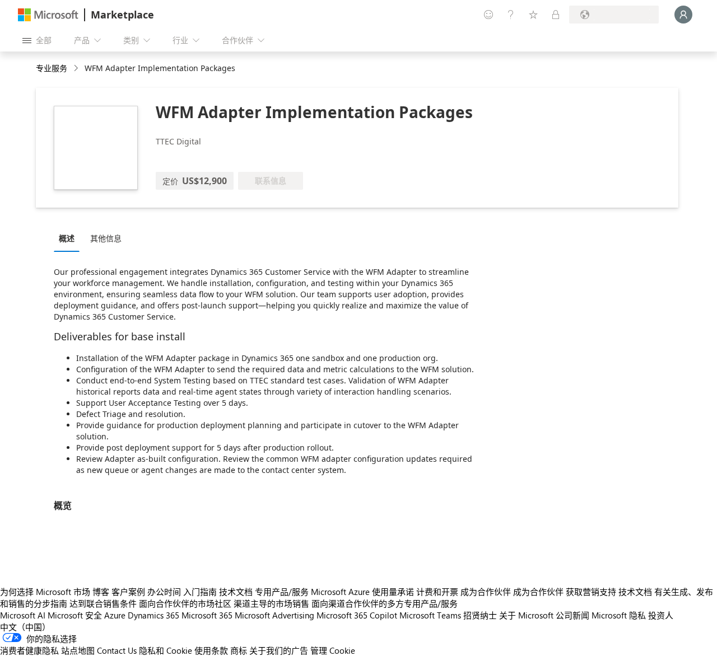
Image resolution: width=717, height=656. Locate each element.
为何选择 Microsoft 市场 (45, 591)
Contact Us (117, 650)
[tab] (69, 238)
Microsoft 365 (206, 615)
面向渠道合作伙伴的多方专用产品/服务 (384, 603)
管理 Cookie (332, 650)
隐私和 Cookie (165, 650)
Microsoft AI (22, 615)
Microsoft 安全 (75, 615)
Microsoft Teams (430, 615)
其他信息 (106, 238)
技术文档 (236, 591)
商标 (238, 650)
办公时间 (164, 591)
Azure (114, 615)
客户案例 (128, 591)
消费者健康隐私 (29, 650)
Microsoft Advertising (274, 615)
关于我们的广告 (278, 650)
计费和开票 (437, 591)
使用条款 (211, 650)
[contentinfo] (77, 68)
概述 (67, 238)
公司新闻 (572, 615)
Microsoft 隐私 (619, 615)
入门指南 (200, 591)
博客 (100, 591)
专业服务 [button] (51, 68)
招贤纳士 (480, 615)
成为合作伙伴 (485, 591)
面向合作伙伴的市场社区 (185, 603)
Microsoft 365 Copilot (356, 615)
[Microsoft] (48, 14)
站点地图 (78, 650)
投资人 (660, 615)
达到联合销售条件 (103, 603)
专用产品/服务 (282, 591)
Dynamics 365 (153, 615)
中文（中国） (25, 626)
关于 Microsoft (526, 615)
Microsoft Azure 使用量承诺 (362, 591)
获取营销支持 (591, 591)
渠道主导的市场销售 (271, 603)
